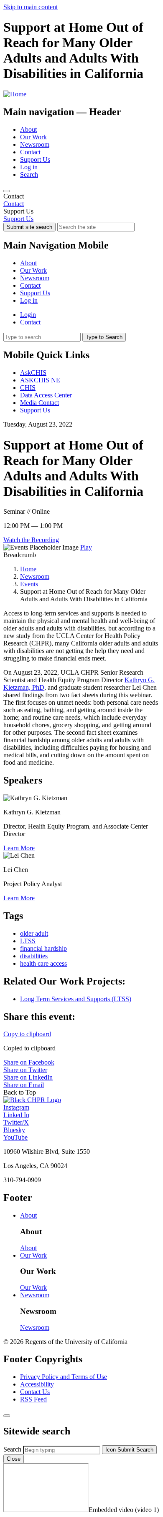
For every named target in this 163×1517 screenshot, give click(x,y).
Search (29, 174)
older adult (34, 933)
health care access (43, 963)
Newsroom (34, 144)
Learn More (19, 847)
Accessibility (37, 1384)
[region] (81, 200)
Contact (30, 152)
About (28, 129)
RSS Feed (33, 1399)
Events (29, 584)
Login (28, 314)
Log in (29, 167)
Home (28, 569)
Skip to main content (30, 6)
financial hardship (43, 948)
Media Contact (39, 402)
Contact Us (35, 1391)
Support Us (35, 159)
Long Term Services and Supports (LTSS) (75, 998)
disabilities (34, 955)
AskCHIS (33, 372)
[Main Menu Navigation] (6, 191)
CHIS (28, 387)
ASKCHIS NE (40, 380)
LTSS (28, 940)
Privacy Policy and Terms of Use (63, 1376)
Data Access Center (46, 395)
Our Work (33, 137)
